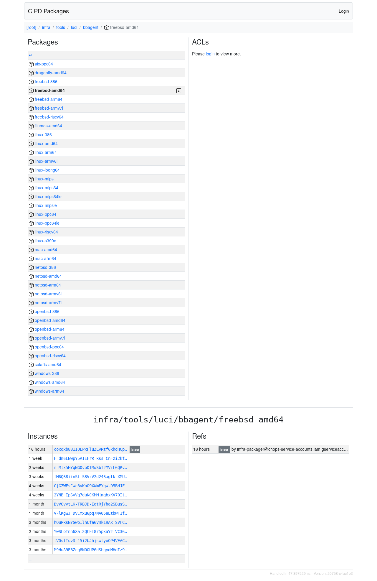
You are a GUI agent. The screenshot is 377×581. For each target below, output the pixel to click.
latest (135, 449)
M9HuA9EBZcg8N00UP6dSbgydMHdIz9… (90, 549)
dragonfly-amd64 (50, 72)
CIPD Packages (48, 10)
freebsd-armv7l (48, 108)
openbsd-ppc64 (49, 347)
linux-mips (44, 179)
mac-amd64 (45, 249)
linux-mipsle (45, 205)
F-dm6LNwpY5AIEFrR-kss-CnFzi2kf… (90, 458)
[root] (31, 27)
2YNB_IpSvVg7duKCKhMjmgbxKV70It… (90, 495)
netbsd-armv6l (48, 294)
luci (74, 27)
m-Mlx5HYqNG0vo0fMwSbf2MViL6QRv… (90, 467)
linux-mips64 (46, 187)
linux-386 (43, 134)
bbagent (90, 27)
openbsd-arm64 (49, 329)
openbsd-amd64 (49, 320)
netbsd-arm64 (47, 285)
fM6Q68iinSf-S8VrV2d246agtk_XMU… (90, 476)
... (30, 559)
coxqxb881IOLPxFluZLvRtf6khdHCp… (91, 449)
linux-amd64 (46, 143)
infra (46, 27)
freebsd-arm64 (48, 99)
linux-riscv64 (46, 232)
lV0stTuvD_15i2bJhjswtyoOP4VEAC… (90, 540)
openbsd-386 (46, 311)
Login (344, 11)
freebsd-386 (45, 81)
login (210, 54)
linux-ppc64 (45, 214)
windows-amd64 (49, 382)
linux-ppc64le (46, 223)
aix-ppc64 (43, 64)
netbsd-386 (45, 267)
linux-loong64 (47, 170)
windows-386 (46, 373)
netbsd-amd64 (48, 276)
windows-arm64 (49, 391)
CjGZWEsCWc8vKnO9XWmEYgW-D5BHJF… (90, 485)
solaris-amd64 (47, 364)
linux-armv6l (45, 161)
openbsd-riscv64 (50, 355)
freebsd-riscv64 (49, 117)
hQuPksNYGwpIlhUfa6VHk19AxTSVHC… (90, 522)
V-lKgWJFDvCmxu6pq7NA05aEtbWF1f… (90, 513)
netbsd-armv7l (48, 302)
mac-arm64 (45, 258)
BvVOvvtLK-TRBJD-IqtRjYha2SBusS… (90, 504)
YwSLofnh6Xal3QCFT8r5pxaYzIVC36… (90, 531)
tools (60, 27)
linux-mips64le (48, 196)
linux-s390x (45, 240)
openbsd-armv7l (49, 338)
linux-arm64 (45, 152)
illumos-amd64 (48, 126)
